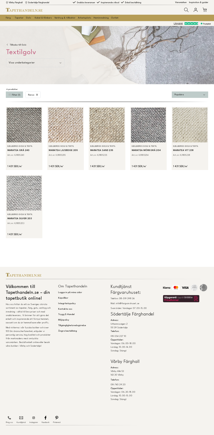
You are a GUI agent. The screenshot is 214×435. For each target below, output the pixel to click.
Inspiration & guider (198, 2)
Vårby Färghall (16, 3)
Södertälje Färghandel (38, 3)
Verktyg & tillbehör (65, 18)
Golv (28, 18)
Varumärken (181, 2)
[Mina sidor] (195, 10)
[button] (186, 10)
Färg (8, 18)
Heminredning (101, 18)
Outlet (115, 18)
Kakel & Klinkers (43, 18)
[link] (24, 138)
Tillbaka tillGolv (18, 45)
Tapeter (19, 18)
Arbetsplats (84, 18)
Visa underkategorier (22, 63)
